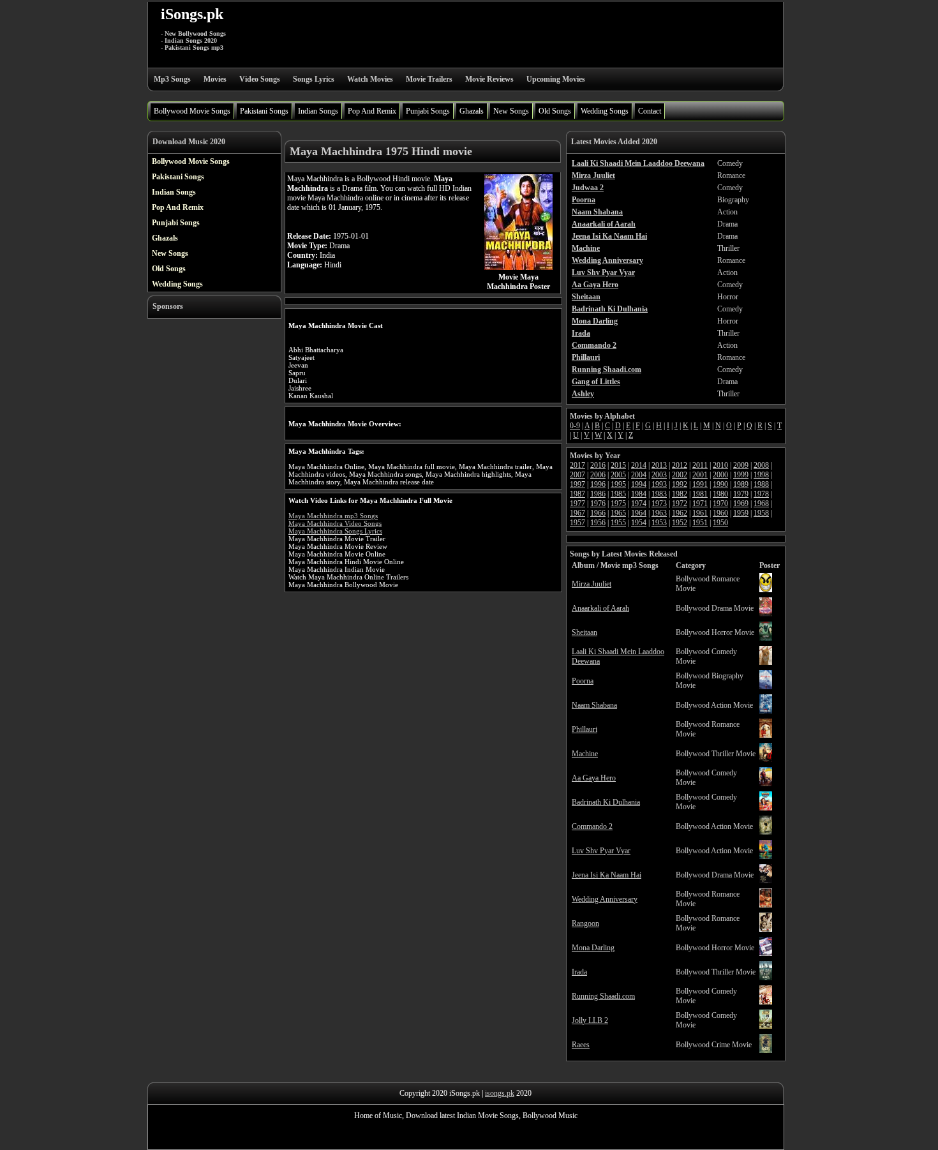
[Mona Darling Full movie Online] (765, 953)
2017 (577, 465)
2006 (598, 474)
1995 (618, 484)
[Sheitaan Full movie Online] (765, 638)
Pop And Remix (372, 111)
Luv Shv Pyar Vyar (601, 850)
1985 (618, 493)
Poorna (582, 680)
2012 (679, 465)
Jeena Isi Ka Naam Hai (606, 874)
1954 (638, 522)
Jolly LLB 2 (590, 1020)
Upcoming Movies (555, 79)
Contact (649, 111)
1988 (761, 484)
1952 (679, 522)
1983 (659, 493)
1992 (679, 484)
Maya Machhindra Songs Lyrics (335, 531)
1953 (659, 522)
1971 (700, 503)
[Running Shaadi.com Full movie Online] (765, 1001)
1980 (720, 493)
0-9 (575, 425)
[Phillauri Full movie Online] (765, 735)
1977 (577, 503)
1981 (700, 493)
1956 (598, 522)
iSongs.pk (192, 14)
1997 (577, 484)
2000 (720, 474)
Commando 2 (592, 826)
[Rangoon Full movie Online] (765, 929)
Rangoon (585, 923)
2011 (700, 465)
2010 (720, 465)
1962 (679, 513)
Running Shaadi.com (603, 996)
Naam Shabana (594, 705)
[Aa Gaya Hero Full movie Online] (765, 783)
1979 (740, 493)
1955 (618, 522)
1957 (577, 522)
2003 (659, 474)
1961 (700, 513)
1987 (577, 493)
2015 (618, 465)
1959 (740, 513)
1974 (638, 503)
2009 (740, 465)
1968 (761, 503)
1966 (598, 513)
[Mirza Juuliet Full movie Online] (765, 589)
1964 (638, 513)
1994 (638, 484)
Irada (579, 971)
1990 (720, 484)
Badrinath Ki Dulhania (606, 802)
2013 (659, 465)
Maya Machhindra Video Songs (335, 523)
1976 (598, 503)
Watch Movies (370, 79)
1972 (679, 503)
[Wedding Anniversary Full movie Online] (765, 904)
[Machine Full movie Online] (765, 759)
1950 (720, 522)
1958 (761, 513)
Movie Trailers (429, 79)
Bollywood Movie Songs (192, 111)
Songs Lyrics (313, 79)
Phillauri (584, 729)
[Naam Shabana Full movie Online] (765, 710)
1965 (618, 513)
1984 (638, 493)
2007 (577, 474)
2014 (638, 465)
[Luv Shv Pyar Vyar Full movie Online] (765, 856)
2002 (679, 474)
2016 (598, 465)
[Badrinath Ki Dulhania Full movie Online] (765, 807)
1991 (700, 484)
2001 (700, 474)
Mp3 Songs (172, 79)
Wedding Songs (605, 111)
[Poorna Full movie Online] (765, 686)
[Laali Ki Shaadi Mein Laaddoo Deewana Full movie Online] (765, 662)
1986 (598, 493)
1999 (740, 474)
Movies (215, 79)
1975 (618, 503)
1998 (761, 474)
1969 (740, 503)
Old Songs (555, 111)
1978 (761, 493)
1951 (700, 522)
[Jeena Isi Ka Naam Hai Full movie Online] (765, 880)
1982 (679, 493)
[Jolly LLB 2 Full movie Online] (765, 1026)
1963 (659, 513)
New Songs (511, 111)
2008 (761, 465)
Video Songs (259, 79)
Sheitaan (584, 632)
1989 (740, 484)
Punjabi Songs (428, 111)
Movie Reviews (489, 79)
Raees (581, 1044)
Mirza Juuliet (591, 583)
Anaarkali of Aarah (600, 608)
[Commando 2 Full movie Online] (765, 832)
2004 (638, 474)
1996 (598, 484)
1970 (720, 503)
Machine (585, 753)
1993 (659, 484)
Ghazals (471, 111)
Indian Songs (318, 111)
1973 (659, 503)
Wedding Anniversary (604, 899)
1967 (577, 513)
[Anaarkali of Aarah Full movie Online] (765, 613)
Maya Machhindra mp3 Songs (333, 515)
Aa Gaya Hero (594, 777)
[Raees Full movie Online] (765, 1050)
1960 (720, 513)
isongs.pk (499, 1093)
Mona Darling (593, 947)
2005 (618, 474)
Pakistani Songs (264, 111)
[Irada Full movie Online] (765, 977)
